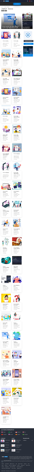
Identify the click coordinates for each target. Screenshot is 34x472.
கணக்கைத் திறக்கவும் (28, 43)
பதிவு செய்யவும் (28, 465)
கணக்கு (3, 466)
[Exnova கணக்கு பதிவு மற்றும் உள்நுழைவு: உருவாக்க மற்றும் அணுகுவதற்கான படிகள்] (6, 335)
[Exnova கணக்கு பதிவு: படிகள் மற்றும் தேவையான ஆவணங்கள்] (6, 354)
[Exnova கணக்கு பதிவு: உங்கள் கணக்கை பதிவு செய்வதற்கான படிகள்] (17, 91)
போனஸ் (6, 10)
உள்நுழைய (25, 463)
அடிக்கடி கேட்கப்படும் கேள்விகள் (6, 468)
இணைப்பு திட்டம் (12, 463)
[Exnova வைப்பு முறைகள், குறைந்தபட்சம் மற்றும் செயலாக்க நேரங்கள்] (6, 185)
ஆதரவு (3, 465)
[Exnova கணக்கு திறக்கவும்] (6, 91)
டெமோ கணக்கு (14, 468)
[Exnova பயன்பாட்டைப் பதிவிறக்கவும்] (6, 279)
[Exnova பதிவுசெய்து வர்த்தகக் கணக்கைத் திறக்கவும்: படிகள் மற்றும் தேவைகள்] (17, 335)
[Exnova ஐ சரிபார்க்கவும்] (6, 241)
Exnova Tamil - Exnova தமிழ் (5, 470)
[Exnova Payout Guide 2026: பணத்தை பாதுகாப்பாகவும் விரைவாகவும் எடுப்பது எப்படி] (17, 392)
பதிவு (16, 463)
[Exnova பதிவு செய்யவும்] (6, 317)
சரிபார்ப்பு (18, 465)
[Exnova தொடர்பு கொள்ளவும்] (6, 298)
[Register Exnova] (28, 50)
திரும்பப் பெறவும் (20, 463)
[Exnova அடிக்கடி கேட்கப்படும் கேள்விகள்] (17, 298)
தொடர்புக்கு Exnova (13, 470)
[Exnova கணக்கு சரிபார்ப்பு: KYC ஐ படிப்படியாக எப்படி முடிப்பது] (17, 373)
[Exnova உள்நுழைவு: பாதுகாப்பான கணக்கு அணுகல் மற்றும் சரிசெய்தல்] (17, 223)
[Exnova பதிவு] (17, 35)
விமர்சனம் (6, 465)
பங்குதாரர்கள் (7, 466)
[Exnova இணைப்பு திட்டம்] (17, 279)
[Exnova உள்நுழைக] (17, 147)
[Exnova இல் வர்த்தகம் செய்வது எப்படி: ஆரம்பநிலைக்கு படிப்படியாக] (6, 72)
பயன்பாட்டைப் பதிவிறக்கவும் (12, 465)
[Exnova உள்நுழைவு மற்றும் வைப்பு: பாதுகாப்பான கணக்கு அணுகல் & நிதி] (6, 53)
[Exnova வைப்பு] (6, 110)
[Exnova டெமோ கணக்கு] (6, 223)
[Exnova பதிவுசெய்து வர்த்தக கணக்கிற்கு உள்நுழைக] (17, 317)
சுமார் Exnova (7, 463)
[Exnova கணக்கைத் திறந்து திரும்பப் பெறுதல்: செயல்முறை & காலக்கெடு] (6, 260)
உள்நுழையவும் (23, 465)
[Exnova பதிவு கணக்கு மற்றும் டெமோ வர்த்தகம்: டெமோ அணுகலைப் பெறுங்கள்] (17, 129)
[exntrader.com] (5, 1)
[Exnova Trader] (4, 456)
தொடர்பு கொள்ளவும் (12, 466)
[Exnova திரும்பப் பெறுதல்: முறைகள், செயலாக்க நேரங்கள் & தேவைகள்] (17, 241)
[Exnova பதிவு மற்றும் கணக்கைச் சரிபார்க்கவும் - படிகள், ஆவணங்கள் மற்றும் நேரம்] (17, 110)
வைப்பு (29, 463)
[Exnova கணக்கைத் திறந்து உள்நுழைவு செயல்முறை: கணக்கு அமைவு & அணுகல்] (6, 204)
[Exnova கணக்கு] (6, 35)
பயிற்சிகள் (3, 10)
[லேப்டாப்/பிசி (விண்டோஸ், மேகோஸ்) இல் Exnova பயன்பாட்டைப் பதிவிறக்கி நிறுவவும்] (17, 260)
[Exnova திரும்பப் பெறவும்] (17, 185)
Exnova (3, 463)
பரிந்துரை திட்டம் (19, 468)
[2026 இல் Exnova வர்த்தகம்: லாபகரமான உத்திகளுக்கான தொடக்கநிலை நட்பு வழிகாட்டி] (6, 410)
